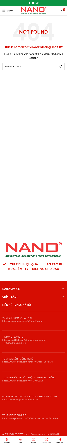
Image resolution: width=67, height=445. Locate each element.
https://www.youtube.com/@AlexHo (43, 434)
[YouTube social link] (33, 3)
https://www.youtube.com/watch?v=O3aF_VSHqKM (27, 361)
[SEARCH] (61, 66)
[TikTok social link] (37, 3)
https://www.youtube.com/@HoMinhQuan (22, 380)
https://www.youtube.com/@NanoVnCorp (22, 321)
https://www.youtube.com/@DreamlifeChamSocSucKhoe (30, 418)
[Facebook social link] (29, 3)
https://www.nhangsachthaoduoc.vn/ (20, 399)
